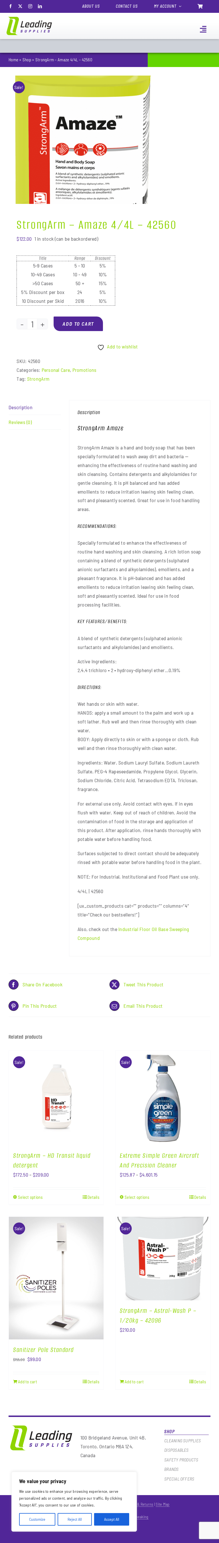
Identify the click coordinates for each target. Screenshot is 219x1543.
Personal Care (56, 370)
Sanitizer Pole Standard (43, 1349)
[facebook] (11, 6)
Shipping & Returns (137, 1504)
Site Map (162, 1504)
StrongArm (38, 379)
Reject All (75, 1519)
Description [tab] (21, 407)
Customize (37, 1519)
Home (13, 59)
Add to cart (78, 324)
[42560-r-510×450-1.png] (81, 140)
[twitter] (20, 6)
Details (93, 1197)
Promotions (84, 370)
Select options (30, 1197)
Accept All (111, 1519)
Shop (27, 59)
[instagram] (30, 6)
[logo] (29, 19)
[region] (74, 1502)
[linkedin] (40, 6)
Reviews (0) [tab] (20, 422)
